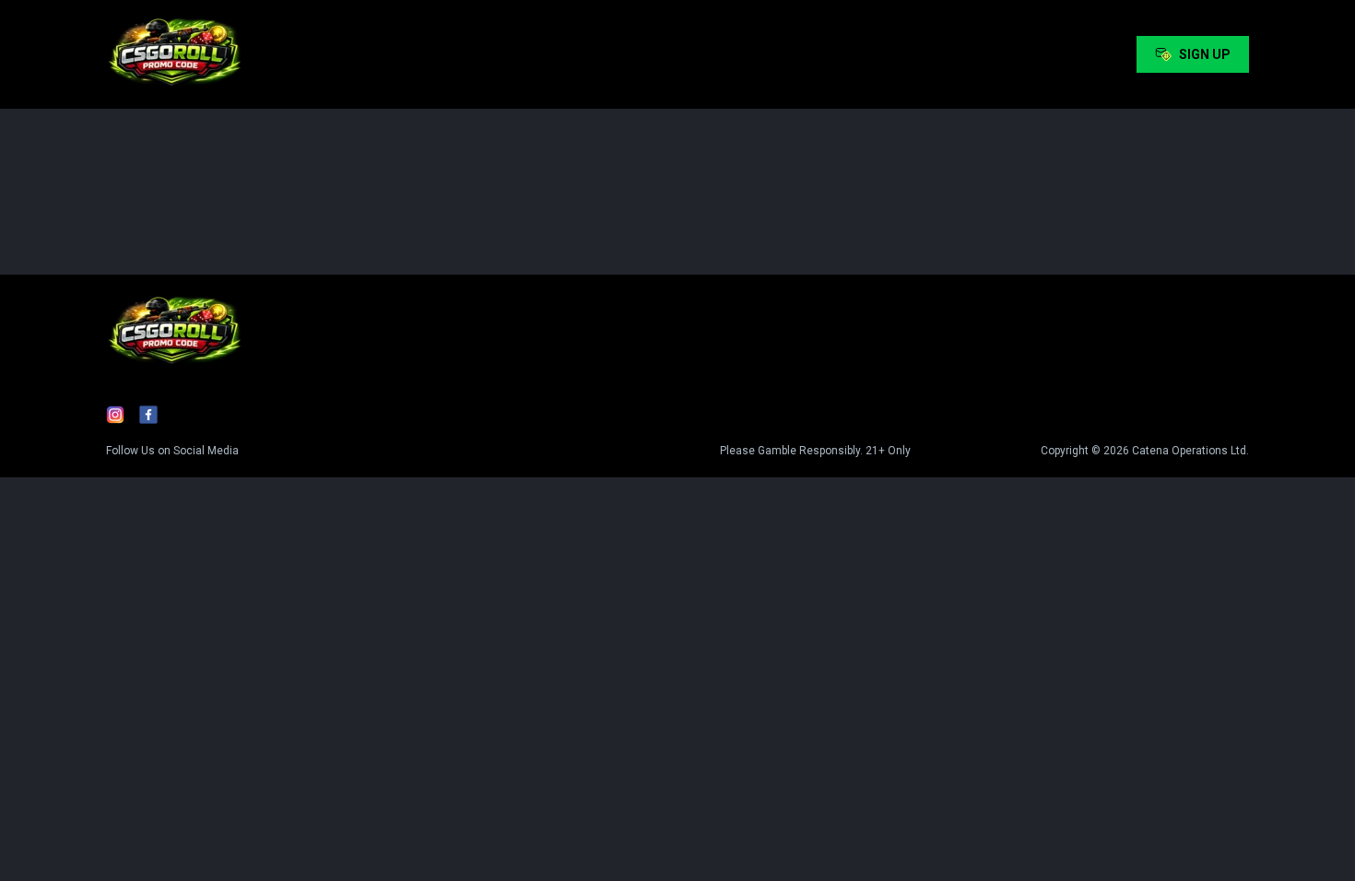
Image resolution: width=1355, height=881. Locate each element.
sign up (1205, 54)
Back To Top (1172, 164)
